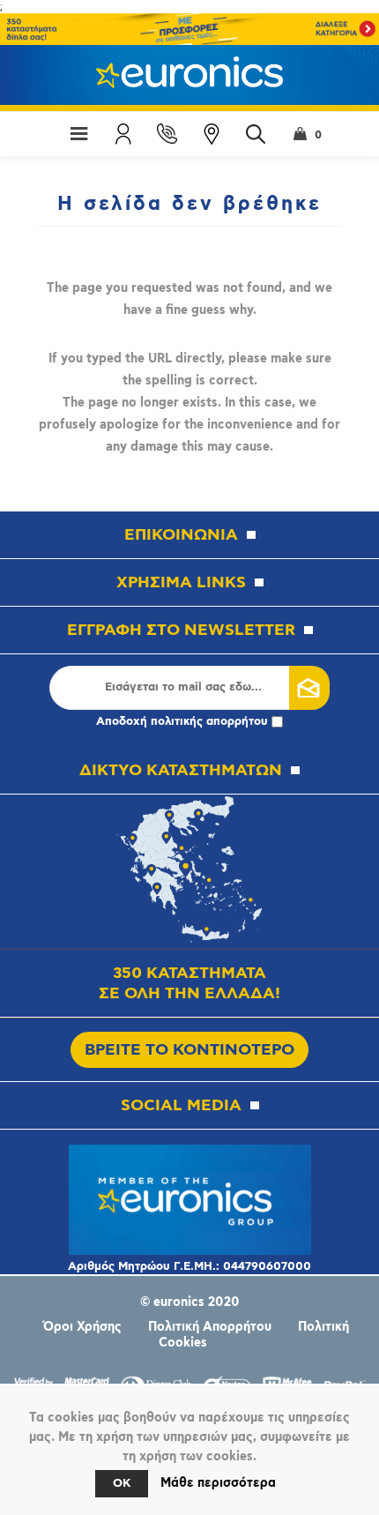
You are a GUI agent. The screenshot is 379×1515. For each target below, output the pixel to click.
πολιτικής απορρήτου (209, 721)
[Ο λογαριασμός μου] (123, 134)
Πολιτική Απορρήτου (209, 1327)
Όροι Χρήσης (82, 1327)
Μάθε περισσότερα (218, 1483)
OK (121, 1483)
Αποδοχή (182, 721)
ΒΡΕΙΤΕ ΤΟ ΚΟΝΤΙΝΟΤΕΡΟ (189, 1050)
